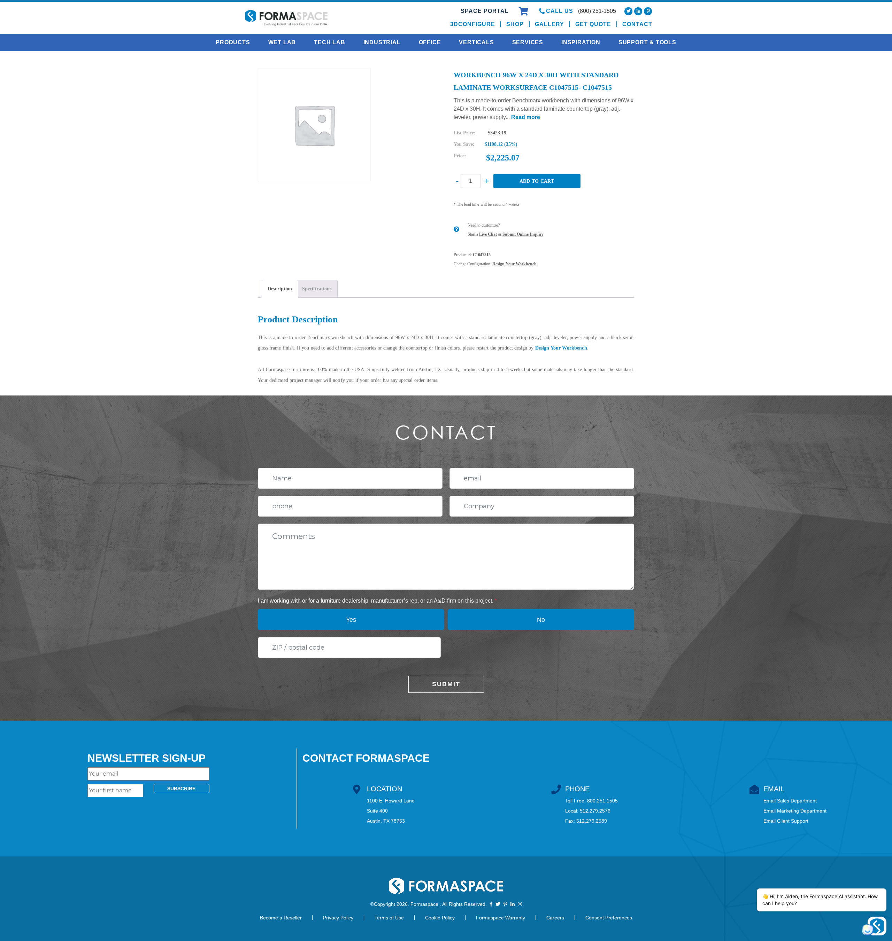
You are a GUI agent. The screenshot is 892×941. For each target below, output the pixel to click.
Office (430, 42)
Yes (351, 619)
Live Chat (488, 234)
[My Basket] (524, 12)
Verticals (476, 42)
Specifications (317, 288)
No (541, 619)
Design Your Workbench (514, 263)
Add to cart (537, 181)
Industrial (382, 42)
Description (280, 288)
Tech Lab (329, 42)
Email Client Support (785, 821)
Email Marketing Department (794, 811)
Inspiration (580, 42)
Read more (525, 117)
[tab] (280, 289)
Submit (446, 684)
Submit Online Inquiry (523, 234)
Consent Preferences (608, 917)
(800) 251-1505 (597, 11)
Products (233, 42)
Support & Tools (647, 42)
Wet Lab (282, 42)
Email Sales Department (790, 800)
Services (527, 42)
